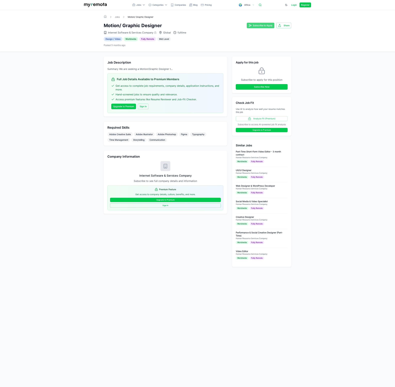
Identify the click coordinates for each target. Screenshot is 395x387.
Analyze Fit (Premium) (264, 118)
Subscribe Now (262, 86)
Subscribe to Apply (262, 25)
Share (286, 25)
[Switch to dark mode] (286, 5)
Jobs (117, 17)
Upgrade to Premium (123, 106)
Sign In (143, 106)
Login (294, 5)
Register (305, 5)
